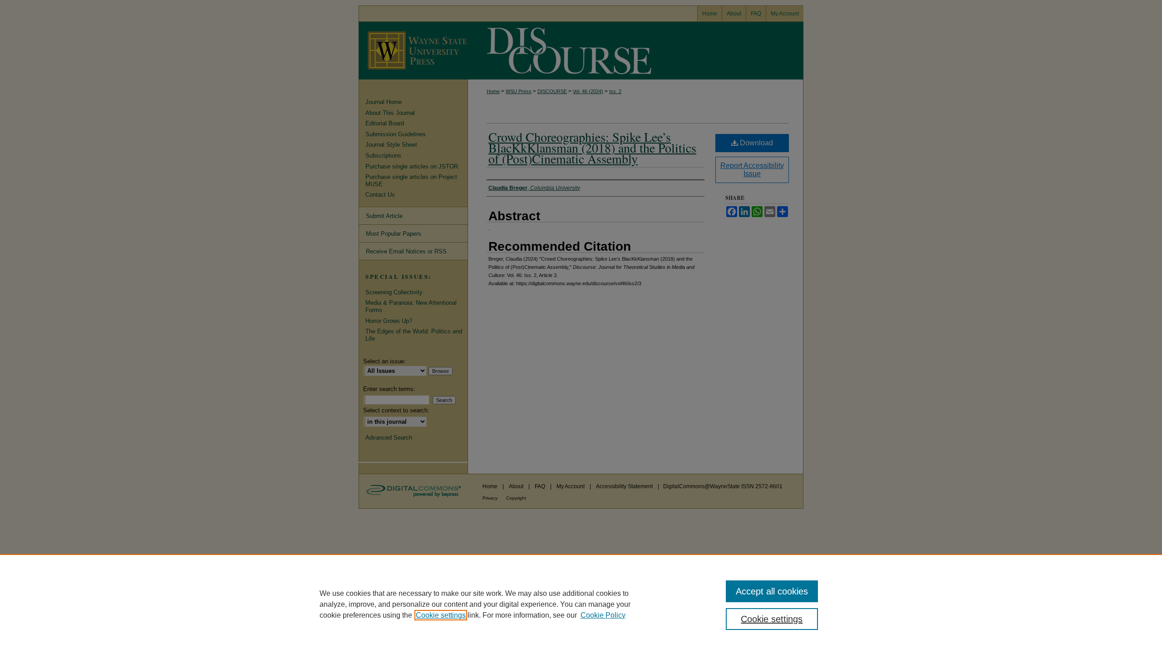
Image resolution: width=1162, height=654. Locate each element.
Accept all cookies (772, 591)
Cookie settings (441, 615)
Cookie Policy (603, 615)
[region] (581, 604)
